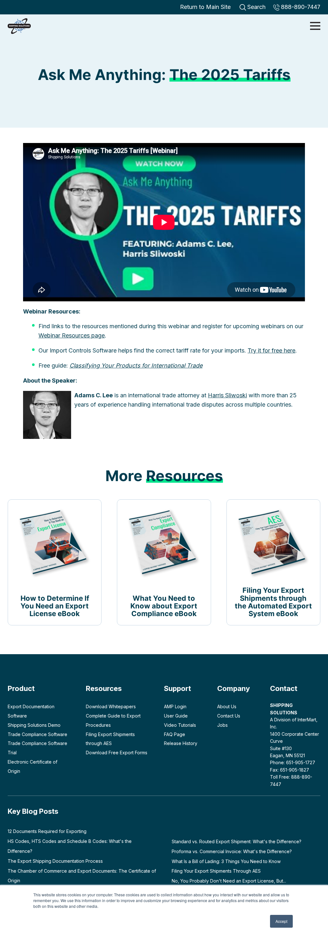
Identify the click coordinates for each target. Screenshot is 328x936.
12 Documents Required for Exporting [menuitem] (47, 831)
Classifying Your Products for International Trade (136, 365)
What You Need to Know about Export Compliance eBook (163, 606)
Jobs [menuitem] (222, 725)
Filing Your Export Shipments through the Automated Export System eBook (273, 602)
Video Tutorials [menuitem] (180, 725)
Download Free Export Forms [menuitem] (116, 752)
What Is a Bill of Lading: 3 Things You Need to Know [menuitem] (226, 861)
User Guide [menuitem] (176, 715)
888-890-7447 (300, 7)
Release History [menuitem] (180, 743)
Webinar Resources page (71, 335)
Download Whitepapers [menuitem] (111, 706)
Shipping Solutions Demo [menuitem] (34, 725)
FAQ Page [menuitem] (174, 734)
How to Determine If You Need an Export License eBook (54, 606)
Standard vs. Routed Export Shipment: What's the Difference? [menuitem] (236, 841)
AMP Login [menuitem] (175, 706)
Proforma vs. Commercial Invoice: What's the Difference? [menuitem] (232, 851)
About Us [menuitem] (226, 706)
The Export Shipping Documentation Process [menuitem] (55, 861)
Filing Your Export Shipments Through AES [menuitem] (216, 871)
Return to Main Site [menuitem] (205, 7)
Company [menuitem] (233, 688)
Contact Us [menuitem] (228, 715)
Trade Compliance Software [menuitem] (37, 734)
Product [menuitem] (21, 688)
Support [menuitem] (177, 688)
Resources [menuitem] (104, 688)
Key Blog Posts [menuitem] (33, 811)
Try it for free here (271, 350)
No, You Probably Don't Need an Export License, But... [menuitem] (229, 881)
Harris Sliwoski (227, 395)
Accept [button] (281, 921)
